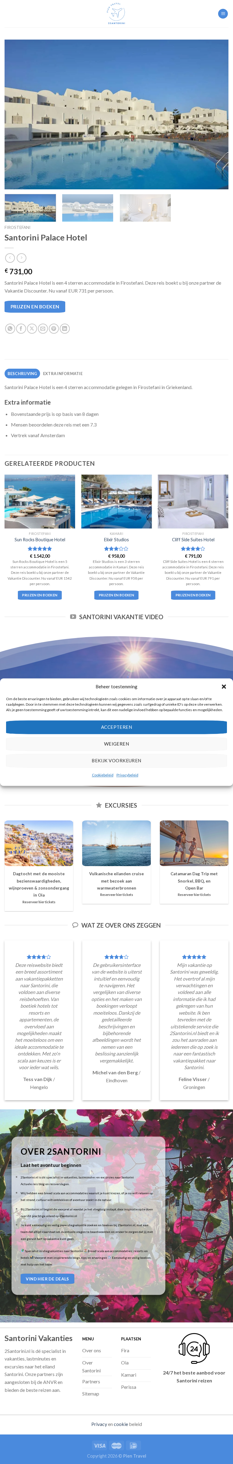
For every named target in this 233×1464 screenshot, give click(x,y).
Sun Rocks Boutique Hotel (40, 539)
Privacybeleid (127, 775)
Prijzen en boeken (35, 306)
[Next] (216, 114)
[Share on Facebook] (21, 329)
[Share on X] (32, 329)
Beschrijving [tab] (22, 373)
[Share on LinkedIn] (65, 329)
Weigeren (116, 743)
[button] (224, 686)
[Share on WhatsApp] (10, 329)
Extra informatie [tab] (63, 373)
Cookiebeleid (102, 775)
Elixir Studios (116, 539)
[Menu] (223, 14)
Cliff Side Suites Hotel (193, 539)
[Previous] (16, 114)
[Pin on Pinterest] (54, 329)
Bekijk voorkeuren (116, 760)
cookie (121, 1424)
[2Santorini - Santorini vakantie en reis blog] (116, 13)
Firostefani (17, 227)
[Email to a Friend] (43, 329)
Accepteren (116, 727)
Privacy (99, 1424)
